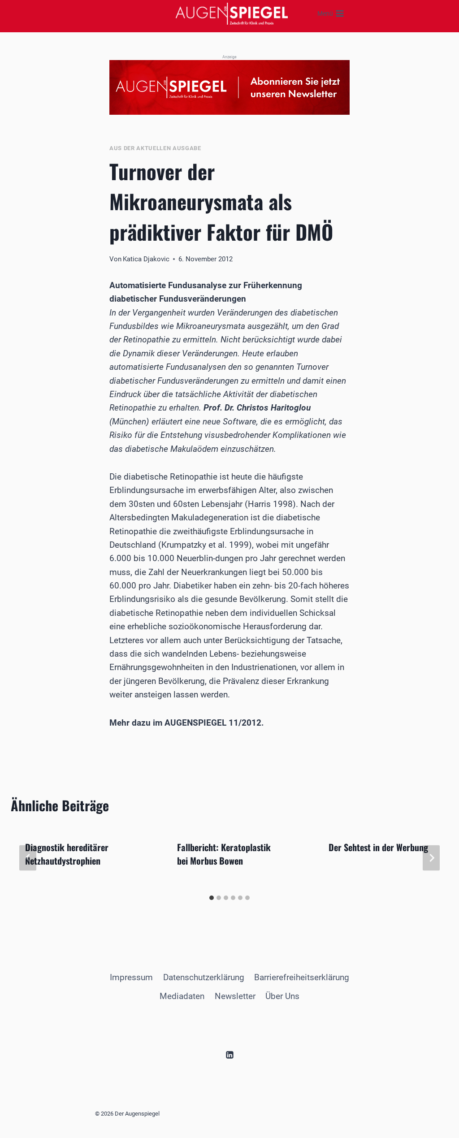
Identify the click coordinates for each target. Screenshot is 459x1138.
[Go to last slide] (27, 858)
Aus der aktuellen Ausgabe (155, 148)
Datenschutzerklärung (203, 977)
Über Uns (282, 996)
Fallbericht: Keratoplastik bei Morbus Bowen (224, 853)
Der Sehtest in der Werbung (378, 847)
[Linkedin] (229, 1054)
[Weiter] (431, 858)
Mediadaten (182, 996)
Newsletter (235, 996)
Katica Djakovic (146, 259)
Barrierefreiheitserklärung (301, 977)
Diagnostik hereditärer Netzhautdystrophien (66, 853)
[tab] (211, 898)
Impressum (131, 977)
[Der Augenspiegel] (232, 13)
